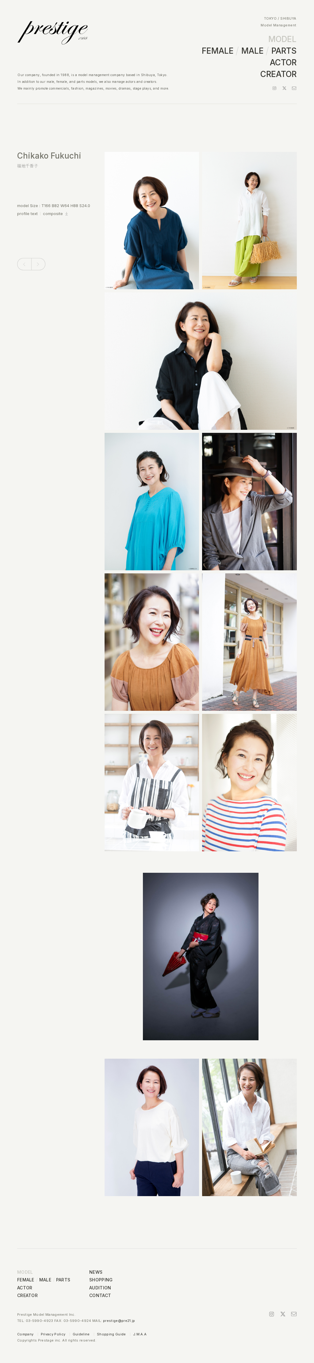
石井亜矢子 (23, 265)
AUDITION (100, 1287)
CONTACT (100, 1295)
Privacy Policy (53, 1334)
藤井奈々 (36, 265)
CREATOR (278, 74)
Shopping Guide (111, 1334)
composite (53, 213)
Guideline (81, 1334)
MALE (252, 51)
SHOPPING (101, 1279)
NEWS (95, 1272)
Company (25, 1334)
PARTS (284, 51)
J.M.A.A (140, 1334)
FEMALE (218, 51)
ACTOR (283, 62)
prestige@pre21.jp (119, 1321)
